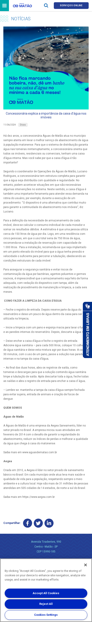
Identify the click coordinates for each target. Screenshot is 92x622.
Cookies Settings (46, 614)
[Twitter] (38, 523)
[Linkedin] (49, 523)
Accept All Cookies (46, 593)
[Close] (85, 565)
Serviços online (71, 5)
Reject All (46, 604)
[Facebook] (27, 523)
